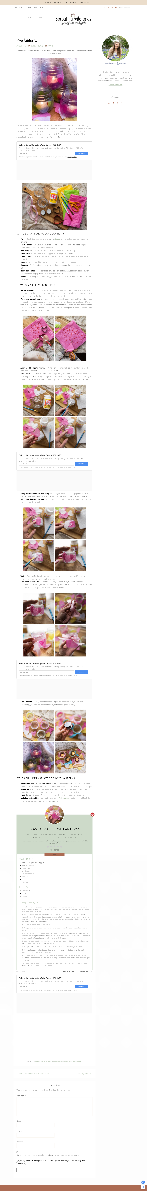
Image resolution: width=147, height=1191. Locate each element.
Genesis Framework (79, 1188)
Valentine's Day (78, 1061)
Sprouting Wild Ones (74, 19)
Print (54, 854)
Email (19, 1131)
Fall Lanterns (65, 798)
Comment (21, 1096)
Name (19, 1121)
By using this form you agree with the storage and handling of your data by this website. (51, 1162)
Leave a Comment (37, 46)
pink (61, 1061)
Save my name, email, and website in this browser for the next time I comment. (47, 1155)
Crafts (50, 46)
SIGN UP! (97, 3)
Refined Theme (64, 1188)
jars (52, 1061)
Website (19, 1142)
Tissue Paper (68, 1061)
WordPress (91, 1188)
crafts (43, 1061)
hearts (48, 1061)
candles (37, 1061)
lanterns (57, 1061)
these (57, 239)
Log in (98, 1188)
